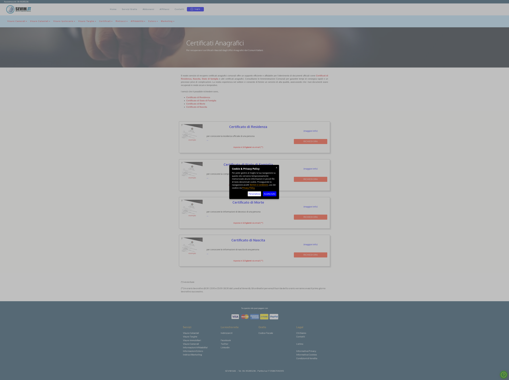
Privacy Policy (248, 187)
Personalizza (254, 193)
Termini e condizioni (259, 184)
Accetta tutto (269, 193)
